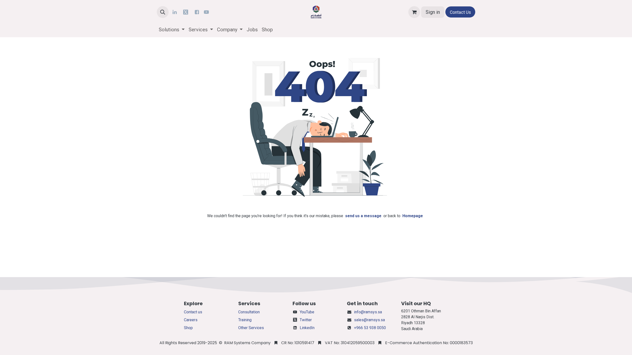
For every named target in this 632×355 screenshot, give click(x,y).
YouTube (307, 312)
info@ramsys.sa (368, 312)
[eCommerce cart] (414, 12)
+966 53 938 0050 (370, 327)
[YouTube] (206, 12)
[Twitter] (186, 12)
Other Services (251, 327)
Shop (188, 327)
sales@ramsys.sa (369, 320)
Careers (191, 320)
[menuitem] (172, 29)
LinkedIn (307, 327)
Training (245, 320)
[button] (163, 12)
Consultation (249, 312)
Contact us (193, 312)
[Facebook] (197, 12)
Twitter (306, 320)
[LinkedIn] (174, 12)
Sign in (433, 12)
